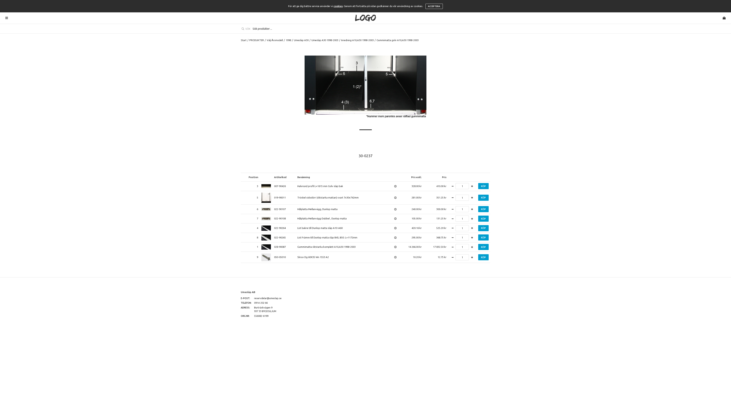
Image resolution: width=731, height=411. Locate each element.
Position (253, 177)
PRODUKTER (256, 40)
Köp (483, 186)
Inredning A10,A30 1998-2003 (357, 40)
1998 (288, 40)
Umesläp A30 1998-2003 (324, 40)
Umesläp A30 (301, 40)
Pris (444, 177)
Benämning (303, 177)
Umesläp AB (248, 292)
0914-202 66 (261, 302)
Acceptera (434, 6)
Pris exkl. (416, 177)
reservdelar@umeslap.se (268, 298)
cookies (338, 6)
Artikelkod (280, 177)
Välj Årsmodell (275, 40)
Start (244, 40)
